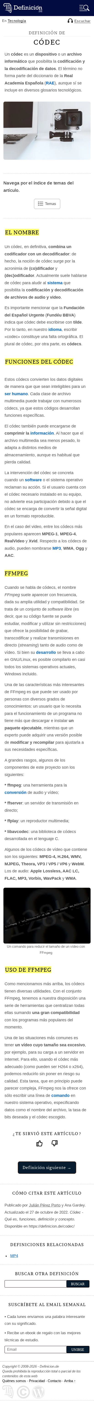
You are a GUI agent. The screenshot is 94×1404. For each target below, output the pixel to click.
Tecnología (17, 21)
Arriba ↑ (70, 1381)
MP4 (14, 1256)
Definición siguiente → (47, 1167)
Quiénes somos (14, 1381)
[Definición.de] (22, 8)
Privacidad (37, 1381)
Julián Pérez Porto (44, 1205)
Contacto (54, 1381)
